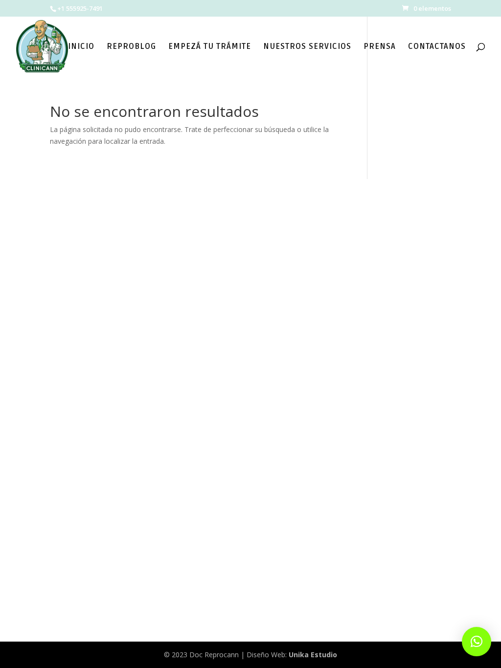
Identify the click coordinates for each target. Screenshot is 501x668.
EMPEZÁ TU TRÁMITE (209, 47)
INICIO (81, 47)
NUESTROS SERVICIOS (307, 47)
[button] (476, 641)
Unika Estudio (313, 654)
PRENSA (380, 47)
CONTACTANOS (437, 47)
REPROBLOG (131, 47)
